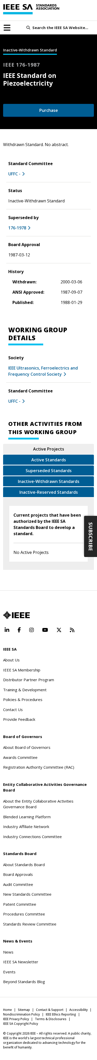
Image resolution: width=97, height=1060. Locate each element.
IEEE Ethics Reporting (61, 1014)
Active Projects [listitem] (48, 449)
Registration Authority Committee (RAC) (38, 767)
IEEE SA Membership (21, 669)
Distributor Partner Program (28, 679)
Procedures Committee (24, 914)
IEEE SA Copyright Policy (20, 1023)
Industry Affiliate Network (26, 826)
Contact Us (13, 709)
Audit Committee (18, 884)
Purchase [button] (48, 110)
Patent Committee (19, 904)
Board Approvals (18, 874)
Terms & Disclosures (50, 1019)
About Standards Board (24, 864)
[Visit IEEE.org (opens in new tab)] (16, 615)
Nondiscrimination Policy (21, 1014)
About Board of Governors (26, 747)
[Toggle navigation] (7, 28)
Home (7, 1010)
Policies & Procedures (22, 699)
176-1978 (17, 228)
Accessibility (78, 1010)
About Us (11, 659)
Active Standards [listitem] (48, 460)
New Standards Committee (27, 894)
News (8, 952)
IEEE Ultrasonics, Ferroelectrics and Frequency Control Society (43, 371)
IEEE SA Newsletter (20, 961)
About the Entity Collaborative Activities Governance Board (38, 804)
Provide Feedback (19, 719)
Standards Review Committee (29, 924)
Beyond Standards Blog (24, 981)
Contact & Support (49, 1010)
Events (9, 971)
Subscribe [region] (90, 536)
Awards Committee (20, 757)
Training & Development (25, 689)
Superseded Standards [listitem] (49, 470)
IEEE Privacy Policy (16, 1019)
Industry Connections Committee (32, 836)
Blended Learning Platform (27, 816)
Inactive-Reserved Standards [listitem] (48, 492)
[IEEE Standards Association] (31, 9)
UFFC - (14, 174)
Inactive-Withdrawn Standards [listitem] (48, 481)
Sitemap (24, 1010)
